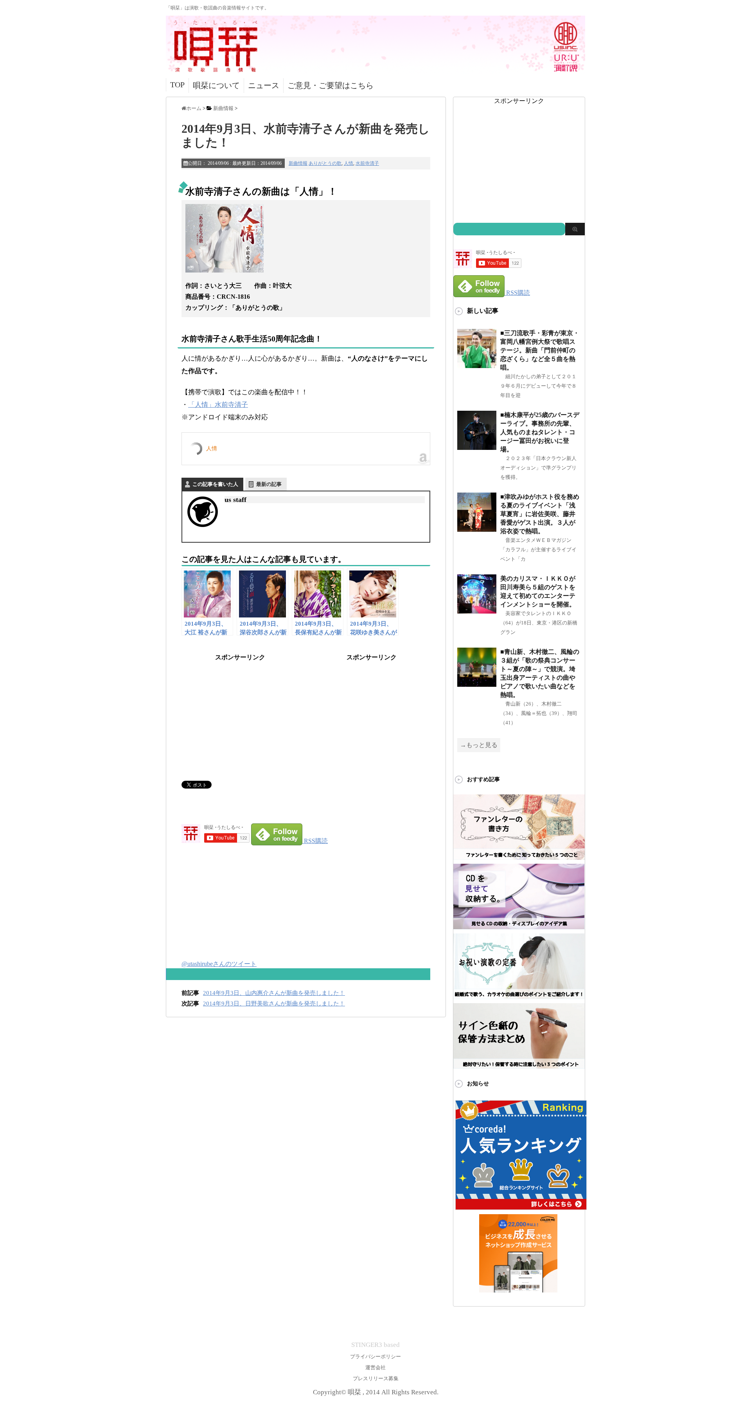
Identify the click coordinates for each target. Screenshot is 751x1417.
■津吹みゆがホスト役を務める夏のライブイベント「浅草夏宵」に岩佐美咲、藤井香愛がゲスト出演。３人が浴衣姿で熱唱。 (539, 513)
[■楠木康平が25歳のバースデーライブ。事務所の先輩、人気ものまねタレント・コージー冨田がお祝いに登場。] (476, 446)
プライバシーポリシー (375, 1356)
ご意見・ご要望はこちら (330, 85)
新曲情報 (298, 163)
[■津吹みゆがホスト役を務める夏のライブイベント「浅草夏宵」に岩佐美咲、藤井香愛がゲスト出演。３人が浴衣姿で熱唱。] (476, 528)
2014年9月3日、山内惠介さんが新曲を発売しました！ (274, 993)
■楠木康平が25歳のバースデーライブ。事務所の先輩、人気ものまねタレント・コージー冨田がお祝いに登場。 (539, 432)
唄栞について (216, 85)
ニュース (263, 85)
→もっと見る (479, 745)
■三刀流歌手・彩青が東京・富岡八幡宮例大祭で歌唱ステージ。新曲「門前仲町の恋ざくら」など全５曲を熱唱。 (539, 350)
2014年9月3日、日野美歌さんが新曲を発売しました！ (274, 1003)
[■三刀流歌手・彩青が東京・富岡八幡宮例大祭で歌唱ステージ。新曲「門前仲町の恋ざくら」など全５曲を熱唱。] (476, 365)
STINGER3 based (375, 1344)
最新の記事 (269, 484)
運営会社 (375, 1367)
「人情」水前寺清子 (218, 404)
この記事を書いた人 (215, 484)
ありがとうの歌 (325, 163)
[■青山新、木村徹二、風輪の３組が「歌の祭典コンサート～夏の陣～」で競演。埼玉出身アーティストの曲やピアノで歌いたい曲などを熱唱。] (476, 683)
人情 (348, 163)
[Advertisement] (240, 711)
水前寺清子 (367, 163)
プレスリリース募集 (376, 1378)
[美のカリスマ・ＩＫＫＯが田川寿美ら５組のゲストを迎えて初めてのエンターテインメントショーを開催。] (476, 610)
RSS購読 (316, 841)
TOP (177, 84)
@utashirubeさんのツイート (219, 963)
